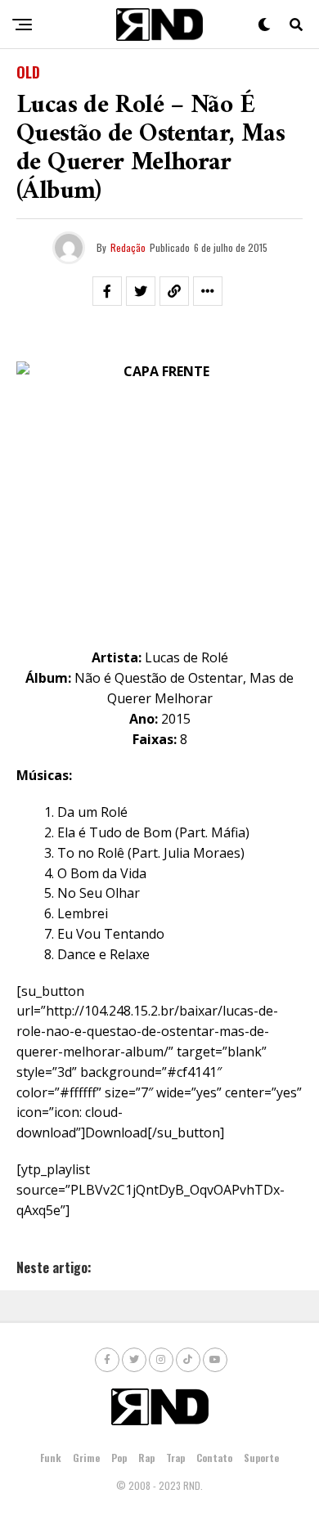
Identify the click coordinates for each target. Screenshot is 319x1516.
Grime (86, 1457)
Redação (128, 247)
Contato (214, 1457)
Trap (175, 1457)
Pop (119, 1457)
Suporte (261, 1457)
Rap (146, 1457)
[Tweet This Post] (140, 291)
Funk (50, 1457)
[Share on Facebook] (107, 291)
